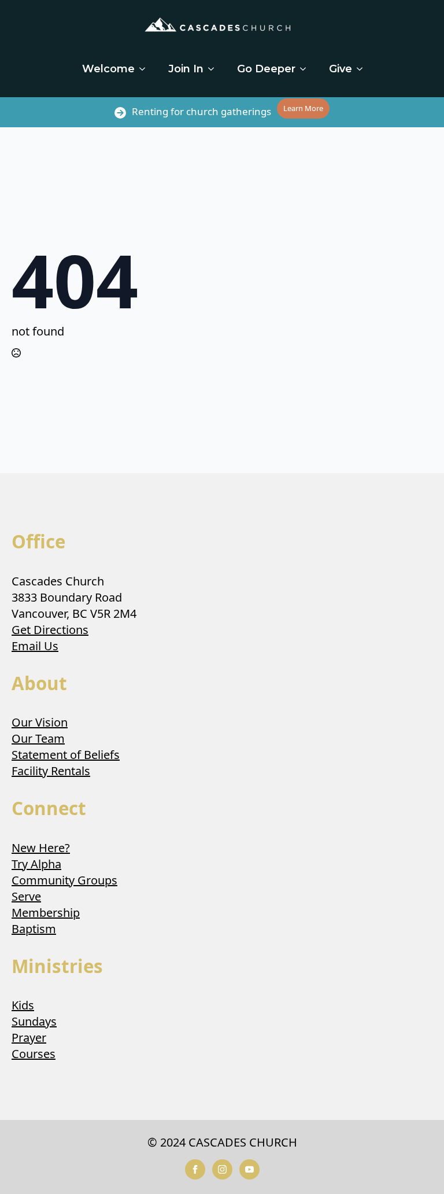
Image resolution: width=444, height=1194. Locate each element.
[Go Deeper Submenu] (306, 69)
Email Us (35, 646)
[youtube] (249, 1169)
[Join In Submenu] (214, 69)
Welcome (108, 68)
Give (340, 68)
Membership (46, 912)
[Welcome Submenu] (146, 69)
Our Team (38, 738)
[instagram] (222, 1169)
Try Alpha (36, 864)
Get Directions (50, 629)
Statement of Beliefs (66, 754)
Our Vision (40, 722)
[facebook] (195, 1169)
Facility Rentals (51, 771)
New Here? (41, 848)
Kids (23, 1005)
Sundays (34, 1021)
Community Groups (64, 880)
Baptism (34, 929)
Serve (26, 896)
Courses (34, 1054)
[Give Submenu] (363, 69)
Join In (186, 68)
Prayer (29, 1037)
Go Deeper (266, 68)
